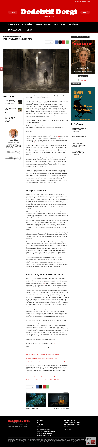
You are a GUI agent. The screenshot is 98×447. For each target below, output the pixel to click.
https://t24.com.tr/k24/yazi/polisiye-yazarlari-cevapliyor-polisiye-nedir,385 (47, 361)
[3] (35, 142)
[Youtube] (15, 1)
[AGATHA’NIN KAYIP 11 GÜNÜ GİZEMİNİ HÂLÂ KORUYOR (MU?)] (20, 102)
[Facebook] (8, 1)
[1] (50, 116)
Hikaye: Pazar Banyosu (32, 408)
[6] (54, 343)
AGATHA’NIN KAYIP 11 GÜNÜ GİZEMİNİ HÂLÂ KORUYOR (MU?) (10, 102)
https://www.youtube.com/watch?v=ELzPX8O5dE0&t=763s (43, 354)
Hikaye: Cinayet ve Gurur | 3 (61, 408)
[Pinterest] (63, 42)
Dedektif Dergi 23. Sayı (9, 36)
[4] (65, 261)
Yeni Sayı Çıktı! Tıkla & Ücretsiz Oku (80, 36)
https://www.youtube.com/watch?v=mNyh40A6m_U (41, 376)
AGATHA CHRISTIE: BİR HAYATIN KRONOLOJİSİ (78, 152)
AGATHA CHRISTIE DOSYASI (79, 136)
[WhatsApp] (67, 42)
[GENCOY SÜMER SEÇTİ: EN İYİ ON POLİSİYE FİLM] (90, 130)
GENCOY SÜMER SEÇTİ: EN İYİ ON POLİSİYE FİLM (79, 129)
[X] (13, 1)
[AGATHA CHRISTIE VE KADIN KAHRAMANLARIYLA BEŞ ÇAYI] (20, 110)
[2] (59, 136)
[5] (45, 283)
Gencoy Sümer (10, 42)
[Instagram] (10, 1)
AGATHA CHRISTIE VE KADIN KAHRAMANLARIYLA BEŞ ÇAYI (10, 110)
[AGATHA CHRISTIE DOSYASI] (90, 138)
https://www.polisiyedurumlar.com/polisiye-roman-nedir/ (42, 358)
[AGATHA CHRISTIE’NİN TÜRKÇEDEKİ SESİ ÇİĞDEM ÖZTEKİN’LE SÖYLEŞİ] (90, 145)
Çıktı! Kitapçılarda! (83, 76)
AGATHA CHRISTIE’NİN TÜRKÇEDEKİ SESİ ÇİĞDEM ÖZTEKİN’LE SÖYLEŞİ (79, 145)
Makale (18, 36)
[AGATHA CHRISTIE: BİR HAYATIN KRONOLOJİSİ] (90, 153)
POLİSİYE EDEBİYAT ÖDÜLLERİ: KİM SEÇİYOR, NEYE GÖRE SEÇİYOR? (10, 119)
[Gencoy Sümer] (13, 133)
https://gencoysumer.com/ (13, 142)
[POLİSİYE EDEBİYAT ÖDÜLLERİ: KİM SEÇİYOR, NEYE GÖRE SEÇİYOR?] (20, 119)
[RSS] (14, 164)
